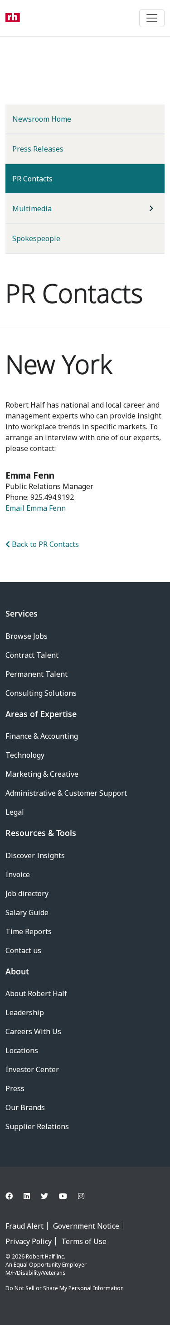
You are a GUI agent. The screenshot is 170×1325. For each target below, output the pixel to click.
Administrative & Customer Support (66, 793)
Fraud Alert (24, 1226)
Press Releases (37, 149)
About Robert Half (36, 993)
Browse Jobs (26, 636)
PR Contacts (47, 178)
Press (14, 1088)
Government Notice (86, 1226)
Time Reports (28, 931)
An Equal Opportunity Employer (46, 1264)
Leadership (24, 1012)
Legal (14, 812)
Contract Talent (31, 655)
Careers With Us (33, 1031)
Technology (24, 755)
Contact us (23, 950)
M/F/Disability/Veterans (35, 1273)
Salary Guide (27, 912)
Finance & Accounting (41, 736)
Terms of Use (84, 1241)
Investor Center (32, 1069)
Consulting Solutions (41, 693)
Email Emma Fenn (35, 508)
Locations (21, 1050)
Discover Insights (35, 855)
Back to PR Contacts (44, 544)
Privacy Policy (28, 1241)
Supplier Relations (37, 1126)
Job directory (27, 893)
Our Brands (25, 1107)
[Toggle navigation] (152, 18)
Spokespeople (36, 238)
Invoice (17, 874)
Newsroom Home (41, 119)
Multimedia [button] (32, 209)
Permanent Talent (36, 674)
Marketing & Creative (41, 774)
